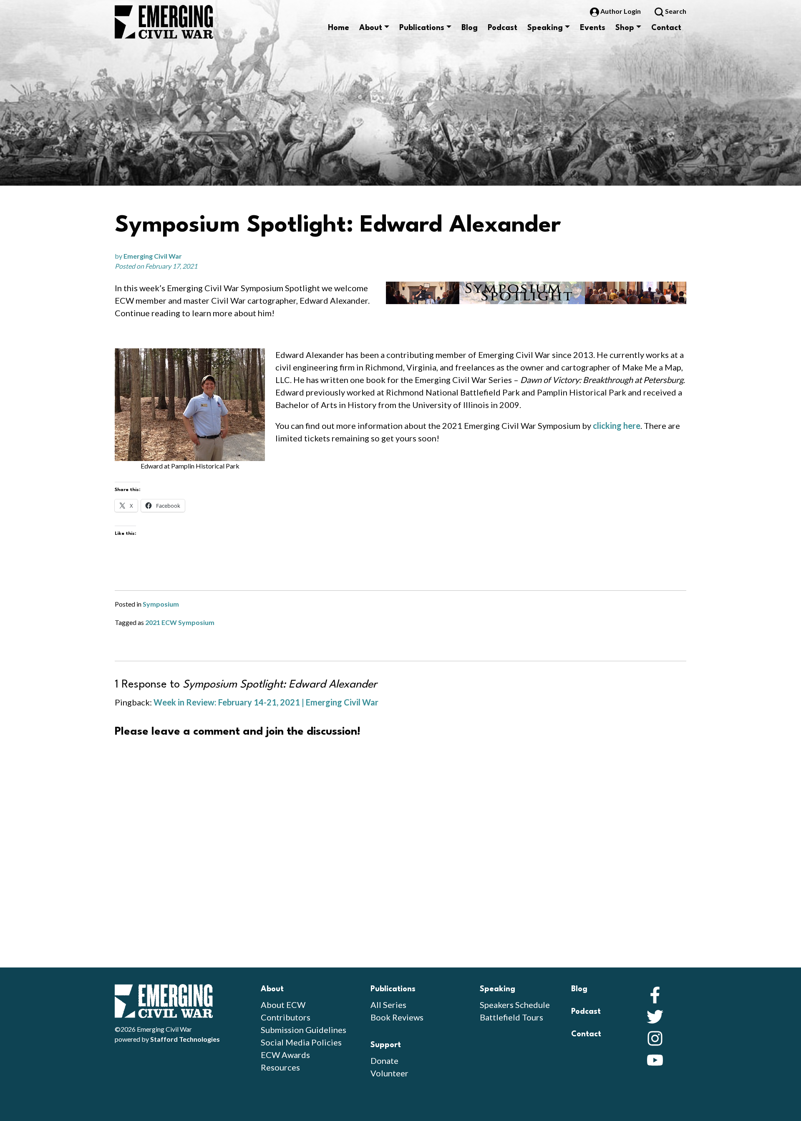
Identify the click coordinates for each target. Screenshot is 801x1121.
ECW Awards (285, 1055)
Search (675, 11)
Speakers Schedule (515, 1005)
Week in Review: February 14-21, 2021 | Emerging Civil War (266, 702)
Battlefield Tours (511, 1017)
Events (592, 28)
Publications (421, 28)
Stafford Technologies (185, 1039)
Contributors (285, 1017)
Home (338, 28)
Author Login (620, 11)
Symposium (161, 604)
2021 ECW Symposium (179, 622)
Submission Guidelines (303, 1030)
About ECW (283, 1005)
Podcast (502, 28)
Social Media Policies (301, 1042)
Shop (624, 28)
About (370, 28)
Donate (384, 1061)
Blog (469, 28)
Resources (280, 1067)
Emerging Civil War (152, 256)
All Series (388, 1005)
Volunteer (389, 1073)
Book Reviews (396, 1017)
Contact (666, 28)
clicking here (616, 426)
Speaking (545, 28)
